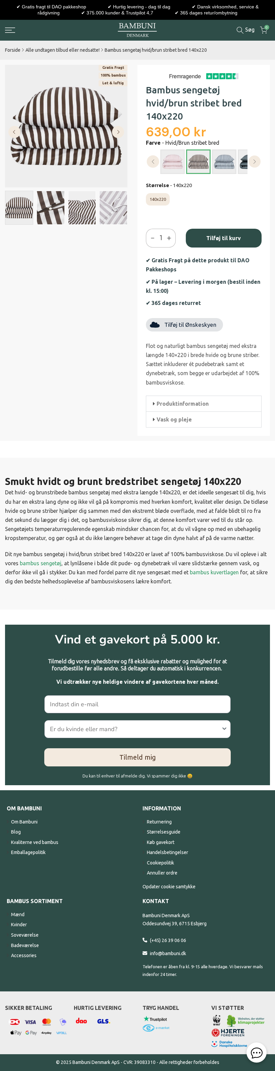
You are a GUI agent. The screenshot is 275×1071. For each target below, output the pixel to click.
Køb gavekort (160, 842)
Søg (249, 30)
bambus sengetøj (40, 563)
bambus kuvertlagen (214, 572)
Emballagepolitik (28, 852)
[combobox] (135, 729)
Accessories (24, 955)
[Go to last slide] (14, 132)
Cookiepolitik (160, 862)
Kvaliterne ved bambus (34, 842)
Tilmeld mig (137, 757)
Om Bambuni (24, 821)
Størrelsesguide (163, 832)
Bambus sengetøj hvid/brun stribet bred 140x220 (156, 50)
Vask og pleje (174, 419)
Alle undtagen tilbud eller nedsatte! (62, 50)
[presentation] (153, 161)
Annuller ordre (162, 873)
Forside (12, 50)
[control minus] (151, 238)
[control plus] (170, 238)
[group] (19, 208)
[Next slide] (118, 132)
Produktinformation (183, 403)
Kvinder (19, 924)
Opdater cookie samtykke (169, 886)
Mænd (17, 914)
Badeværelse (25, 945)
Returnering (159, 821)
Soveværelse (25, 935)
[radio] (172, 161)
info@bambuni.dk (168, 953)
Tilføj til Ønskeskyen (190, 324)
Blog (16, 832)
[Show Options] (224, 729)
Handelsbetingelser (167, 852)
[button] (203, 403)
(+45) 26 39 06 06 (168, 940)
